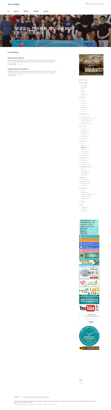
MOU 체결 (84, 133)
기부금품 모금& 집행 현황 (88, 194)
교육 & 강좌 (84, 94)
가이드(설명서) (85, 173)
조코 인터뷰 (83, 141)
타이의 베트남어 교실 (86, 120)
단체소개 (16, 11)
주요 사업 (84, 101)
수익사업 (83, 109)
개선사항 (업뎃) (85, 171)
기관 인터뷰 (84, 149)
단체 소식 (82, 126)
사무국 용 (84, 209)
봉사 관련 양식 (85, 183)
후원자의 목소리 (85, 145)
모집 (83, 85)
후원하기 (83, 202)
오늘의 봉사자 (85, 155)
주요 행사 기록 (85, 135)
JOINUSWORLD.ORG (85, 167)
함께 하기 (26, 11)
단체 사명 (84, 103)
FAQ (82, 200)
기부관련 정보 (85, 192)
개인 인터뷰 (84, 153)
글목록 (82, 80)
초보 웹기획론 (85, 175)
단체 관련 (84, 160)
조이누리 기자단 (86, 122)
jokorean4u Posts (86, 124)
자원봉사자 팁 (85, 182)
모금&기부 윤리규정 (86, 196)
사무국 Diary (85, 138)
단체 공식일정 (85, 131)
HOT (83, 143)
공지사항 (82, 82)
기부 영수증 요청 (85, 198)
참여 (83, 91)
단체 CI (83, 105)
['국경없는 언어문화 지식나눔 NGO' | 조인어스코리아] (16, 4)
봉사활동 (36, 11)
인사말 (83, 190)
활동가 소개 (84, 137)
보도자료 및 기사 (84, 158)
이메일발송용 (85, 207)
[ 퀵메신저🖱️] (17, 397)
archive (84, 185)
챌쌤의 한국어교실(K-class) (88, 118)
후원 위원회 (83, 188)
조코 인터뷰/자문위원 (12, 64)
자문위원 (83, 147)
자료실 (81, 205)
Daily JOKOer (85, 116)
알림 (83, 87)
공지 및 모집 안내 (86, 180)
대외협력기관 (85, 107)
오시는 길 (84, 111)
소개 (82, 99)
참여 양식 (84, 211)
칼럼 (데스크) (84, 162)
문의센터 (46, 11)
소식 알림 (84, 129)
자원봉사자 (82, 177)
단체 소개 (82, 97)
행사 (83, 89)
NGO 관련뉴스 (85, 164)
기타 (83, 93)
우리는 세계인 (85, 151)
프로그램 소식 (83, 114)
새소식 (83, 169)
